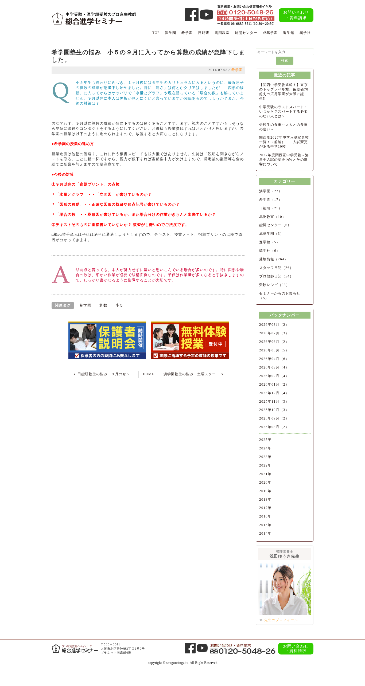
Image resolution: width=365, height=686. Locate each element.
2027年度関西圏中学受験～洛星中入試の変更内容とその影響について (284, 159)
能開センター (246, 33)
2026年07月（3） (274, 333)
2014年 (265, 533)
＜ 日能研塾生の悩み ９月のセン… (103, 374)
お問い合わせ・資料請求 (296, 15)
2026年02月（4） (274, 376)
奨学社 (305, 33)
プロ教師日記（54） (276, 276)
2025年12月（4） (274, 393)
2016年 (265, 516)
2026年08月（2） (274, 325)
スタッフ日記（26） (276, 268)
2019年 (265, 491)
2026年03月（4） (274, 367)
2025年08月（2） (274, 427)
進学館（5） (269, 242)
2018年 (265, 499)
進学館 (288, 33)
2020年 (265, 482)
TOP (156, 33)
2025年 (265, 440)
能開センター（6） (275, 225)
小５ (119, 305)
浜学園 (170, 33)
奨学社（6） (269, 251)
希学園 (187, 33)
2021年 (265, 474)
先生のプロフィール (281, 620)
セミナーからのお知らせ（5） (279, 295)
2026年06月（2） (274, 342)
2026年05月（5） (274, 350)
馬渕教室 (222, 33)
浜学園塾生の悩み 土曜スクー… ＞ (194, 374)
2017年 (265, 508)
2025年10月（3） (274, 410)
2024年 (265, 448)
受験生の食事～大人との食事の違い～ (283, 127)
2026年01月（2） (274, 384)
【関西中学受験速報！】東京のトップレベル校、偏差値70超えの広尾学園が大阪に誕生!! (283, 91)
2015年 (265, 525)
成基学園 (270, 33)
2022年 (265, 465)
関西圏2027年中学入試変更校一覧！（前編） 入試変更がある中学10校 (284, 141)
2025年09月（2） (274, 418)
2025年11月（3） (274, 401)
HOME (148, 374)
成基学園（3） (271, 234)
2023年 (265, 457)
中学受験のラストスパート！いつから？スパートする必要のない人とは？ (283, 111)
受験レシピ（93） (274, 285)
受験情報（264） (273, 259)
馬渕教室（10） (272, 217)
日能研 (203, 33)
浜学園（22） (270, 191)
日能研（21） (270, 208)
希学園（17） (270, 200)
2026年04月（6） (274, 359)
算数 (103, 305)
